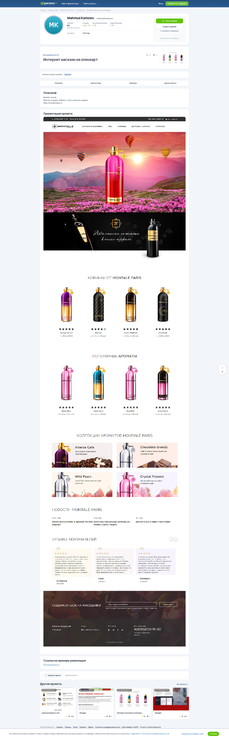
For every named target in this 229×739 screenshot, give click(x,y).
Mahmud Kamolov (80, 18)
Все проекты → (183, 684)
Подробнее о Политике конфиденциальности (149, 734)
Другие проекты (51, 684)
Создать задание (169, 27)
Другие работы (170, 83)
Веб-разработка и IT (51, 55)
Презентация (96, 83)
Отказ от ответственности (150, 727)
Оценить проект (53, 675)
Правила (82, 727)
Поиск (75, 727)
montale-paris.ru (52, 665)
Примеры (133, 83)
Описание (58, 83)
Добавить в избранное (170, 31)
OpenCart (68, 74)
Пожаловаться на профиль (169, 38)
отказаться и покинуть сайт (192, 734)
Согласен (213, 734)
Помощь (68, 727)
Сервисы (59, 727)
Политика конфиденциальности (107, 727)
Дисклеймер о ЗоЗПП (130, 727)
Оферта (91, 727)
